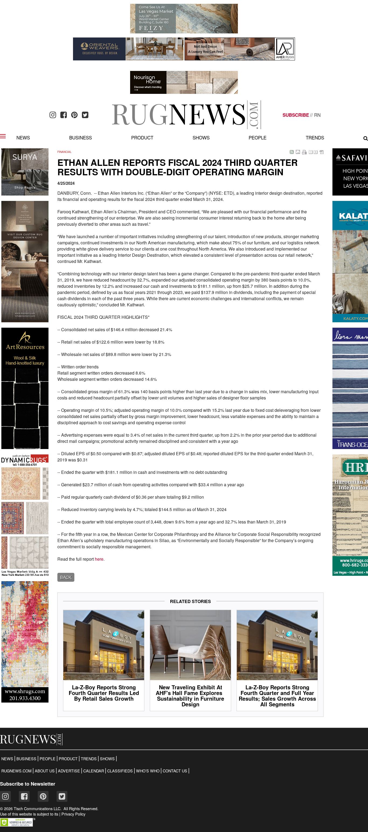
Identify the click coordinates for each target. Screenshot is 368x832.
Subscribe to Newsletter (27, 783)
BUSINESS (26, 758)
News (23, 137)
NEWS (7, 758)
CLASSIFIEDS (120, 770)
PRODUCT (68, 758)
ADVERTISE (69, 770)
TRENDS (89, 758)
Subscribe (296, 115)
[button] (17, 825)
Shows (201, 137)
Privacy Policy (73, 814)
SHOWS (107, 758)
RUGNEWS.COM (16, 770)
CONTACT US (175, 770)
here (99, 559)
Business (80, 137)
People (257, 137)
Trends (315, 137)
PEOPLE (47, 758)
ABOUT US (45, 770)
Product (142, 137)
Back (66, 577)
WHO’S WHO (147, 770)
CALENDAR (93, 770)
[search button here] (365, 138)
